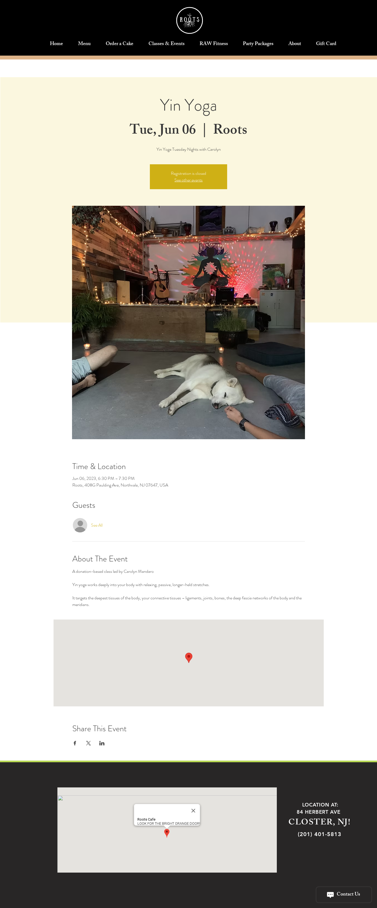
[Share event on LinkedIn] (102, 743)
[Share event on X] (88, 743)
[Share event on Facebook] (75, 743)
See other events (188, 180)
